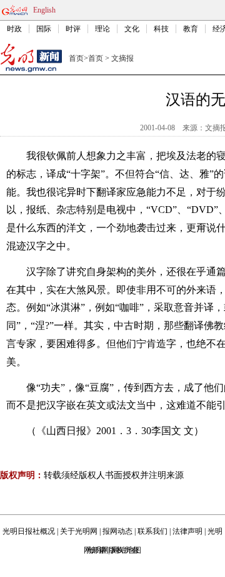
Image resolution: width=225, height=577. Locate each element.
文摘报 (122, 58)
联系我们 (153, 531)
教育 (190, 28)
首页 (76, 58)
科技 (161, 28)
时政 (14, 28)
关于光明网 (79, 531)
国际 (43, 28)
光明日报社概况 (28, 531)
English (44, 10)
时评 (73, 28)
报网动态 (117, 531)
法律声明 (187, 531)
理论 (102, 28)
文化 (131, 28)
